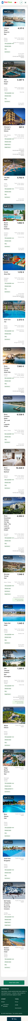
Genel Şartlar (18, 1008)
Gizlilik (16, 1005)
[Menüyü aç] (25, 2)
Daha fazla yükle (14, 982)
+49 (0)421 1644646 (6, 1005)
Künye (16, 1001)
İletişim (3, 1001)
